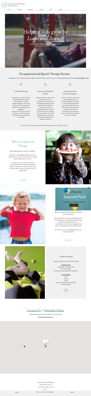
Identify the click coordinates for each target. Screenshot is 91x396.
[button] (89, 188)
